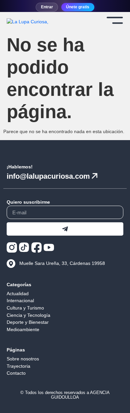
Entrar (47, 7)
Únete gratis (77, 7)
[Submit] (65, 229)
